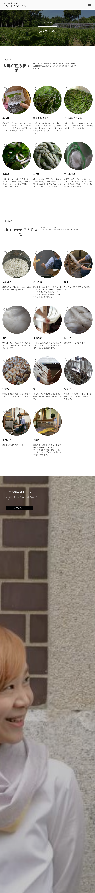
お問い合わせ (19, 508)
